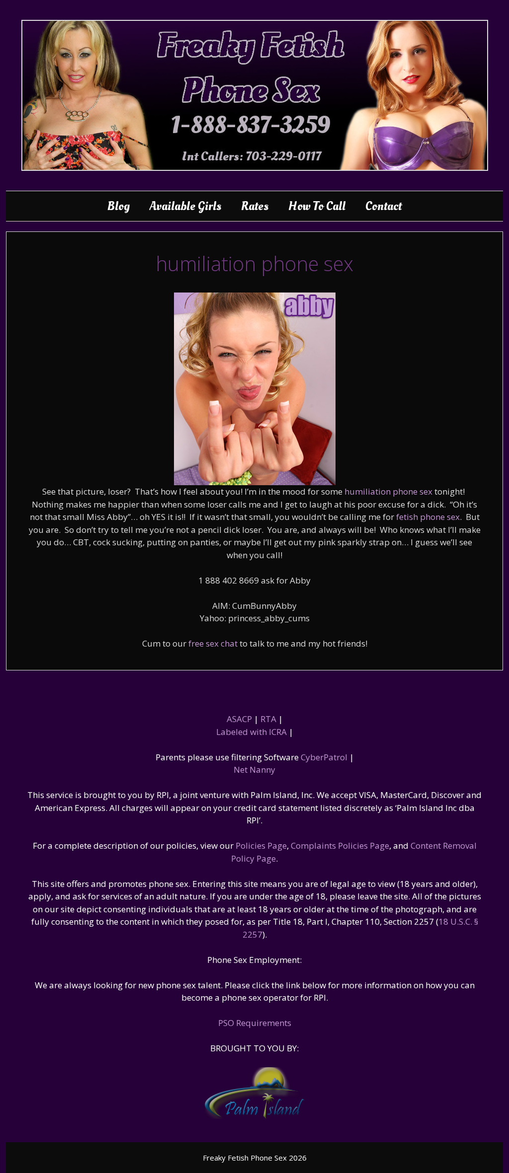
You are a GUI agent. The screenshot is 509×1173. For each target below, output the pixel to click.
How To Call (316, 206)
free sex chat (213, 643)
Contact (383, 206)
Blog (118, 206)
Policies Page (261, 845)
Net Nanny (254, 769)
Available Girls (185, 206)
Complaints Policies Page (340, 845)
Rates (254, 206)
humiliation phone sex (388, 491)
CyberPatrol (324, 757)
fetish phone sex (428, 516)
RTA (268, 719)
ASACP (239, 719)
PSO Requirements (254, 1022)
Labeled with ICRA (251, 731)
